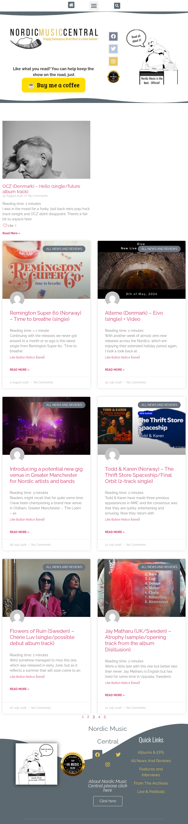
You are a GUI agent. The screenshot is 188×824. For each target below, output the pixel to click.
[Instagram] (113, 61)
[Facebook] (113, 36)
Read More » (11, 233)
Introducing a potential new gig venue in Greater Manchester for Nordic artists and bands (46, 475)
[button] (94, 6)
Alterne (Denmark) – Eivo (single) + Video (134, 316)
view (40, 357)
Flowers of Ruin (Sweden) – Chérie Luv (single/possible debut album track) (42, 637)
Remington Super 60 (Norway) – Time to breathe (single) (45, 316)
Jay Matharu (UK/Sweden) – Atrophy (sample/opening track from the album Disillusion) (138, 640)
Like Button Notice (22, 357)
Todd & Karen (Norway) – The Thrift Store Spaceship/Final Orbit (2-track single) (139, 475)
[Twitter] (113, 49)
